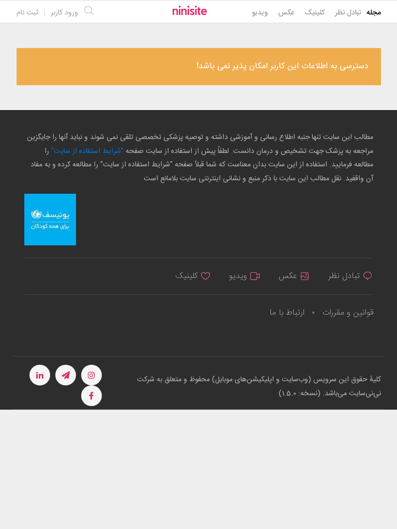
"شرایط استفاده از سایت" (86, 151)
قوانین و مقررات (348, 313)
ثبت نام (27, 13)
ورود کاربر (64, 13)
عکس (286, 13)
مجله (374, 13)
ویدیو (260, 13)
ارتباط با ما (286, 313)
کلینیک (314, 13)
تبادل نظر (348, 13)
